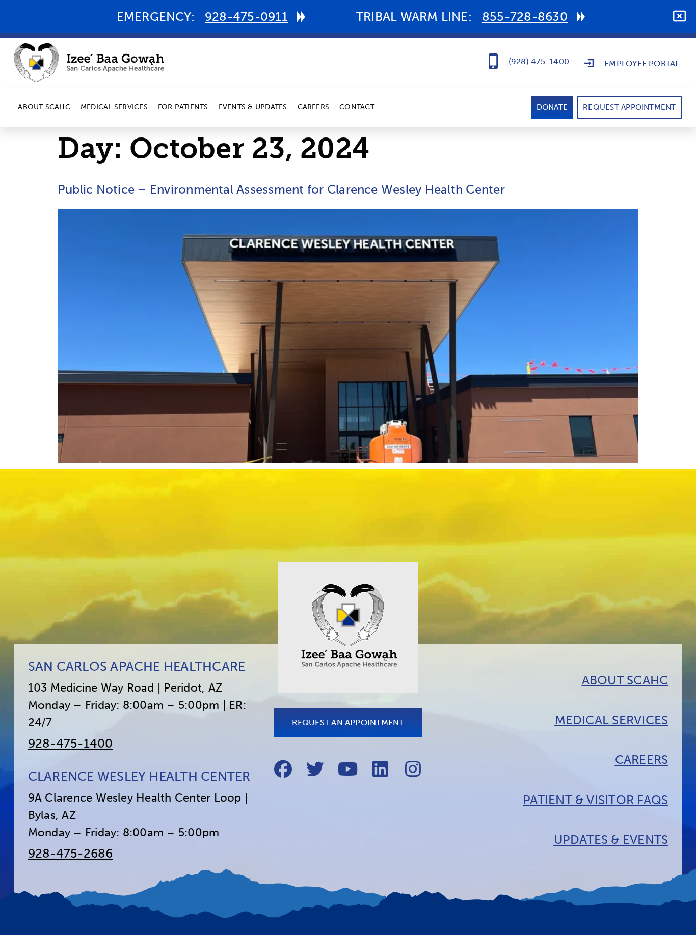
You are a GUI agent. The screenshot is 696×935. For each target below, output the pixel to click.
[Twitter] (316, 769)
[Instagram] (413, 769)
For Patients (183, 107)
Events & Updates (253, 107)
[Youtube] (348, 769)
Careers (314, 107)
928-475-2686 (70, 853)
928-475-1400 (70, 743)
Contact (356, 107)
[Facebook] (283, 769)
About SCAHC (44, 107)
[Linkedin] (380, 769)
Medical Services (114, 107)
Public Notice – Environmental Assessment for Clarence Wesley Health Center (281, 189)
